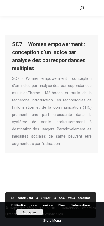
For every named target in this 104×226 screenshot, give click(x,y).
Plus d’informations (74, 205)
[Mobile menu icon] (92, 8)
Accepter (29, 212)
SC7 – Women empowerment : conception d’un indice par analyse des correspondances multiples (49, 56)
